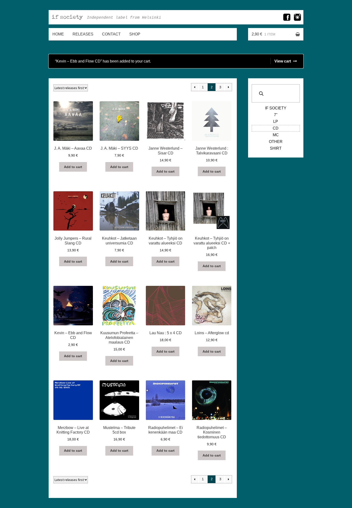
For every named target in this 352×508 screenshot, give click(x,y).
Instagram (297, 17)
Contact (111, 34)
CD (275, 128)
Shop (134, 34)
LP (275, 121)
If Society (275, 108)
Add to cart (73, 167)
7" (276, 115)
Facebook (286, 17)
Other (276, 142)
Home (58, 34)
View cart (282, 61)
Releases (83, 34)
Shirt (276, 148)
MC (276, 135)
